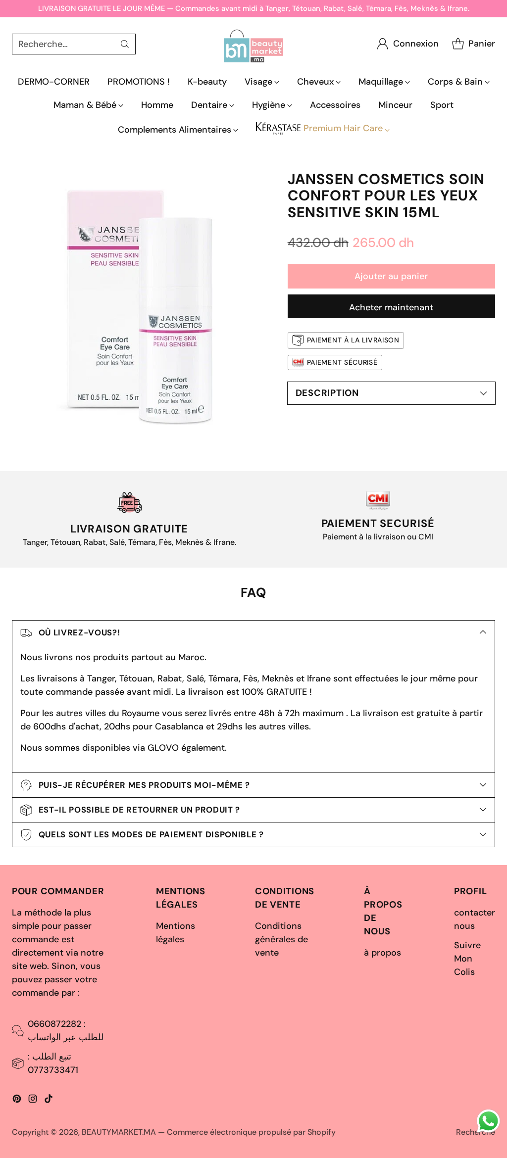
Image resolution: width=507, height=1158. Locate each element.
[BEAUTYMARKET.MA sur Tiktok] (48, 1101)
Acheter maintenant (391, 307)
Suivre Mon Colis (467, 958)
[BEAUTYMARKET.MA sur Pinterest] (17, 1101)
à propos (382, 953)
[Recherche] (125, 44)
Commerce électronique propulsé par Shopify (251, 1132)
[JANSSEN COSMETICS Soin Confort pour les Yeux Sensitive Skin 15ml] (144, 303)
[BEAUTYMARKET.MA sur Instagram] (33, 1101)
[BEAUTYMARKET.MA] (253, 43)
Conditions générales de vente (281, 939)
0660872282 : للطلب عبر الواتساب (65, 1030)
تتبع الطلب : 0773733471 (53, 1063)
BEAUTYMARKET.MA (119, 1132)
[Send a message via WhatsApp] (488, 1121)
